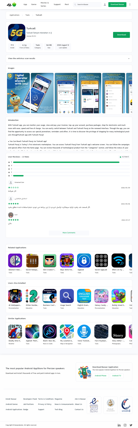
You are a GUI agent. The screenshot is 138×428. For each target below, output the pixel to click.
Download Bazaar (117, 4)
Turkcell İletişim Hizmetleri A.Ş (39, 33)
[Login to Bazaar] (104, 4)
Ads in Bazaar (80, 399)
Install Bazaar (11, 399)
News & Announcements (64, 404)
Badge (25, 409)
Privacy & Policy (44, 404)
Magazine (58, 399)
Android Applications (14, 409)
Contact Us (79, 409)
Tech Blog (58, 409)
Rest (67, 4)
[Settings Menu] (129, 4)
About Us (78, 404)
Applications (14, 15)
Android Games (12, 404)
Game (33, 4)
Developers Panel (30, 399)
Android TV (116, 375)
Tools (27, 15)
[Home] (11, 4)
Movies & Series (45, 4)
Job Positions (28, 404)
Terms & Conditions (46, 399)
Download (121, 35)
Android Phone (100, 375)
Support (57, 4)
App (25, 4)
